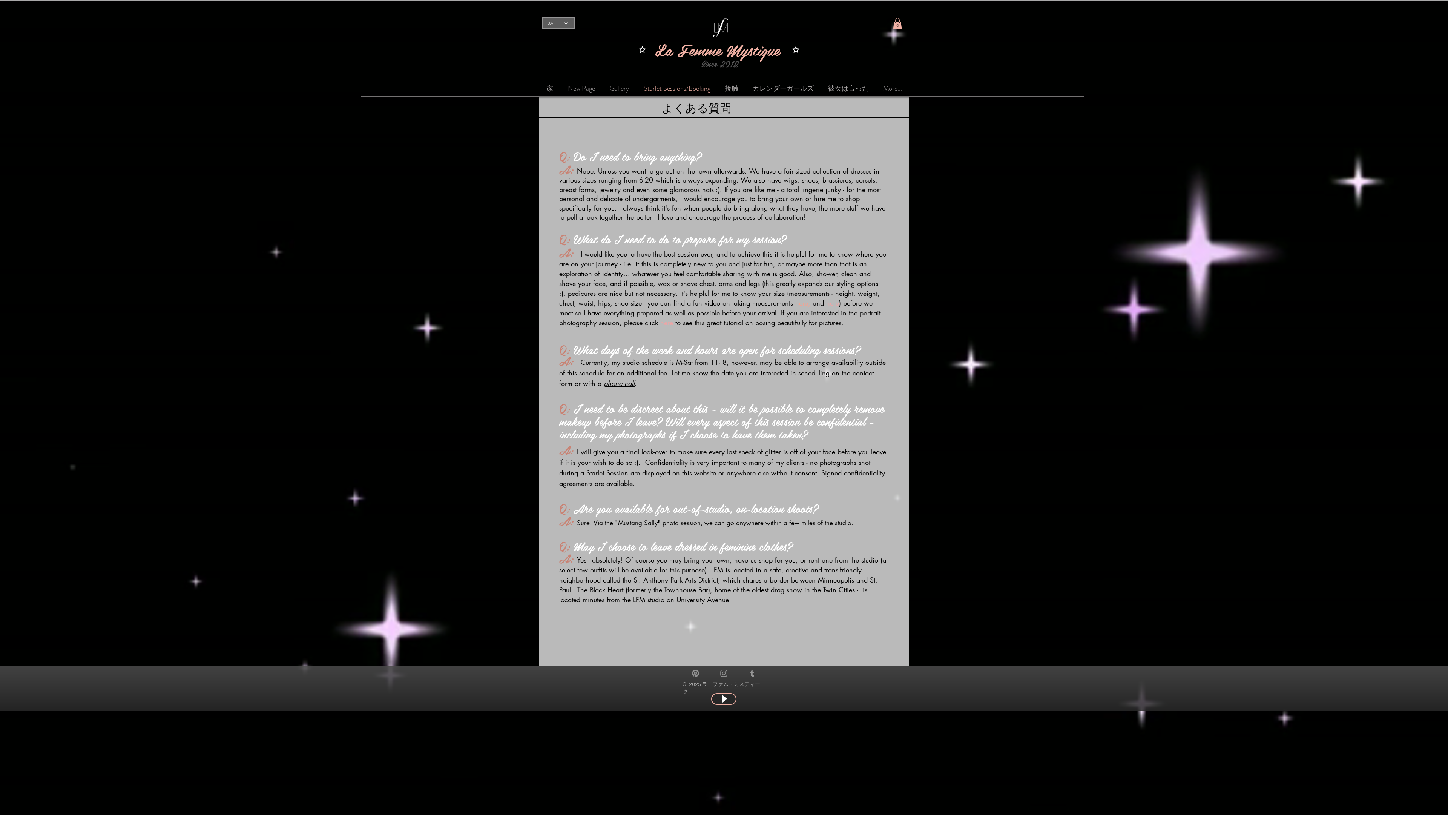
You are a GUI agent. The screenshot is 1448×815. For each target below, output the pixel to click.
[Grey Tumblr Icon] (752, 673)
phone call (619, 383)
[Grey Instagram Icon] (724, 673)
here (666, 322)
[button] (897, 23)
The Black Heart (600, 589)
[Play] (724, 699)
